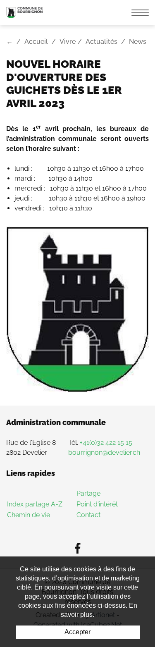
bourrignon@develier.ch (104, 452)
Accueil (36, 41)
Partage (88, 493)
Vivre (68, 41)
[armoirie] (77, 309)
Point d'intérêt (97, 504)
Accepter (77, 631)
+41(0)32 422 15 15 (106, 442)
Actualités (101, 41)
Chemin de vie (28, 515)
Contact (88, 515)
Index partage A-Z (34, 504)
